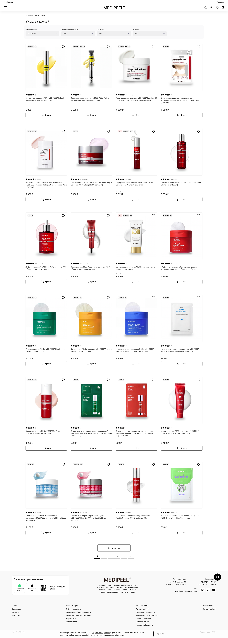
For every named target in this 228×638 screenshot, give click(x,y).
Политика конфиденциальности (78, 612)
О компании (16, 609)
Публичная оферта (73, 609)
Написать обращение (144, 625)
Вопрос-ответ (71, 622)
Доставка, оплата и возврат (147, 615)
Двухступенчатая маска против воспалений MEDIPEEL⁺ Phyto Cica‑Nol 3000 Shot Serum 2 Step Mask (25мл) (91, 433)
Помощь (220, 2)
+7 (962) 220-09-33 (177, 582)
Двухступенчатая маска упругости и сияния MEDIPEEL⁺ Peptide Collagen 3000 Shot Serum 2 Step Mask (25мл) (135, 433)
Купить (48, 115)
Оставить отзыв (142, 622)
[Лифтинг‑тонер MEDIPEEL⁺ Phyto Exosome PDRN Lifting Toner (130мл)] (181, 152)
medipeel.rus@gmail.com (186, 591)
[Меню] (5, 7)
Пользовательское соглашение (78, 615)
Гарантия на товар (143, 619)
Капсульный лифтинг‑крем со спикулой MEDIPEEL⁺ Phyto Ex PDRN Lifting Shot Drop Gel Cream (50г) (88, 518)
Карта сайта (71, 619)
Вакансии (15, 612)
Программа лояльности (145, 612)
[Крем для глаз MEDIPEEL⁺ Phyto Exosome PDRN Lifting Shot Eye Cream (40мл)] (91, 236)
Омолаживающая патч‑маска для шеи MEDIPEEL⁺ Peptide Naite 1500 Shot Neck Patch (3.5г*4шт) (180, 100)
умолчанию (31, 33)
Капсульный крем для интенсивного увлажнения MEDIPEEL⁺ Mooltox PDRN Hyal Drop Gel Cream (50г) (46, 518)
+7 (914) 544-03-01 (208, 582)
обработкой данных (101, 632)
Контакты (16, 615)
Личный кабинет (142, 609)
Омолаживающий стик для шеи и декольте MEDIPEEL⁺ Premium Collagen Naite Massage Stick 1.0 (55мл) (46, 184)
